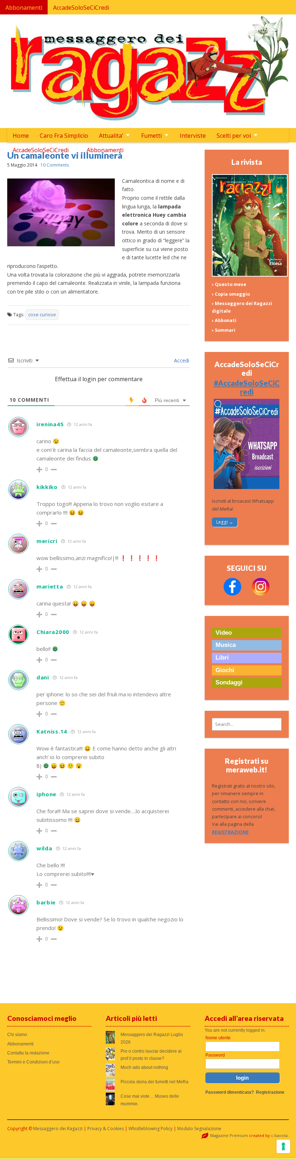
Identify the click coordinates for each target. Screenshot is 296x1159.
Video (224, 632)
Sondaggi (229, 682)
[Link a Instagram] (261, 594)
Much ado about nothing (144, 1067)
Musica (226, 645)
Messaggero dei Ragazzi (58, 1128)
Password (215, 1055)
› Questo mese (229, 284)
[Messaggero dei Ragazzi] (148, 71)
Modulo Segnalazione (199, 1128)
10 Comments (54, 165)
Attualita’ (111, 136)
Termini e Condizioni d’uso (33, 1062)
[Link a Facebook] (232, 594)
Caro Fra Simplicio (64, 136)
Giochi (225, 670)
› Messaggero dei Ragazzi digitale (242, 307)
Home (21, 136)
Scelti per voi (234, 136)
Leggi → (224, 522)
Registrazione (270, 1092)
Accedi (181, 360)
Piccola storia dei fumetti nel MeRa (154, 1081)
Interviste (193, 136)
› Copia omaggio (231, 294)
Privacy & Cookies (105, 1128)
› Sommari (223, 330)
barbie (46, 902)
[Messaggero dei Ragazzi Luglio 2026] (250, 275)
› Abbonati (224, 320)
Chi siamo (17, 1034)
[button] (247, 724)
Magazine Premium (229, 1135)
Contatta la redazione (28, 1053)
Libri (222, 657)
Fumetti (151, 136)
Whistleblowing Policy (151, 1128)
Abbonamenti (23, 8)
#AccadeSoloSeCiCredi (247, 387)
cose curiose (42, 315)
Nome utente (218, 1037)
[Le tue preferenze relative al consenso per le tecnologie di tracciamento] (283, 1146)
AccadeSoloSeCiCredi (81, 8)
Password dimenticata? (229, 1092)
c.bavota (279, 1135)
